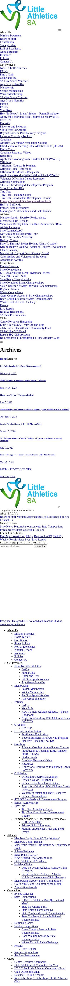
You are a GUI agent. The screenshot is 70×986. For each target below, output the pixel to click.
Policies (64, 516)
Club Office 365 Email (27, 971)
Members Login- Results (28, 841)
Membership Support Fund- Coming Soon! (38, 880)
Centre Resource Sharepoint (30, 961)
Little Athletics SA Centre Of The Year (36, 965)
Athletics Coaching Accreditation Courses (45, 747)
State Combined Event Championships (43, 913)
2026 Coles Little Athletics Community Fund (39, 968)
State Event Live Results (32, 539)
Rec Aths (27, 727)
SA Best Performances (27, 955)
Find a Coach (29, 757)
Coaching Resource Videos (37, 760)
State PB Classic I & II (34, 906)
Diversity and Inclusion (27, 731)
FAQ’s (29, 536)
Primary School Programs (36, 825)
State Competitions (52, 526)
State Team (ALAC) (26, 854)
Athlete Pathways (24, 851)
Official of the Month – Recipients (41, 783)
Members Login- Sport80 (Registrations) (37, 838)
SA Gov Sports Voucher (35, 679)
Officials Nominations (34, 796)
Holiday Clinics (23, 864)
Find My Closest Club (12, 536)
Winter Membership (33, 692)
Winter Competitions (26, 926)
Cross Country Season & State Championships (39, 931)
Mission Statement (27, 516)
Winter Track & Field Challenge (40, 942)
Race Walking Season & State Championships (38, 937)
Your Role (27, 708)
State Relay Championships (37, 909)
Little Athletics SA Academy (30, 861)
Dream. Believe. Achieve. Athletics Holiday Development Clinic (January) (44, 876)
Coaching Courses (33, 529)
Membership (21, 685)
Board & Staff (8, 516)
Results (18, 945)
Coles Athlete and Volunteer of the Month (38, 883)
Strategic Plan (22, 643)
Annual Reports (23, 649)
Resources (27, 763)
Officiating (20, 773)
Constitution (21, 640)
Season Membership (33, 688)
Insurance (19, 653)
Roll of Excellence (48, 516)
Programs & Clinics (11, 529)
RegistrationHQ (43, 536)
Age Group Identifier (33, 682)
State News (6, 526)
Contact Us (6, 520)
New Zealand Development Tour (33, 857)
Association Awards (25, 887)
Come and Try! (30, 675)
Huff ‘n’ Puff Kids (32, 822)
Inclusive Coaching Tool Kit (38, 740)
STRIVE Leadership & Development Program (40, 799)
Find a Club (28, 672)
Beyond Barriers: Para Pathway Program (45, 737)
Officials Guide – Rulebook (37, 779)
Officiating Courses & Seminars (40, 776)
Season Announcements (27, 526)
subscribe (40, 546)
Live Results (29, 948)
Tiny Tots (19, 805)
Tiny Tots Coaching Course (37, 809)
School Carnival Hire (26, 802)
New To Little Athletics (27, 666)
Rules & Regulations (26, 952)
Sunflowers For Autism (35, 734)
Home (3, 358)
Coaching (19, 744)
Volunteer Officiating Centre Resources (44, 792)
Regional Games (23, 922)
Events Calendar (23, 893)
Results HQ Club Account (29, 974)
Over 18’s (19, 724)
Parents (18, 701)
